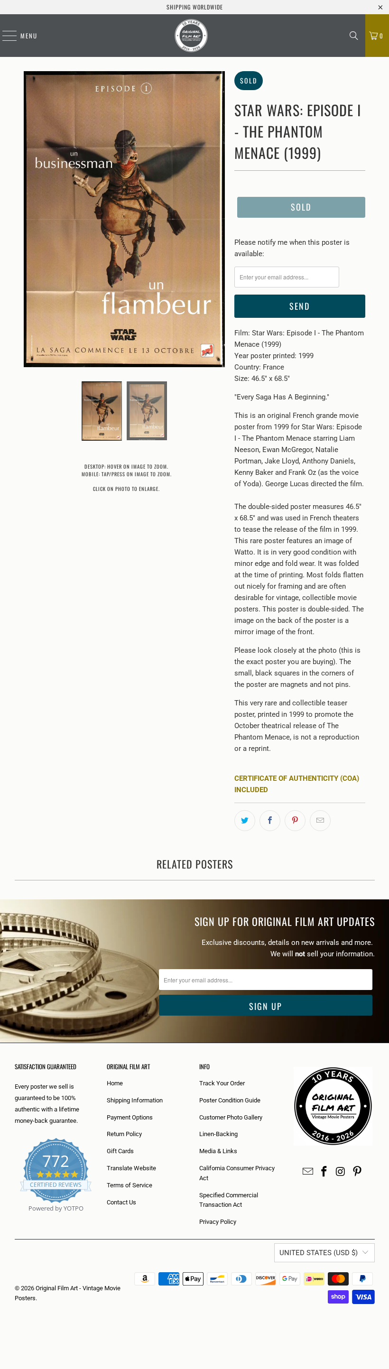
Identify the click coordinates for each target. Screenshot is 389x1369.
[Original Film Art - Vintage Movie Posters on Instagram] (341, 1172)
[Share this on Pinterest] (295, 820)
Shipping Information (135, 1100)
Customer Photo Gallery (230, 1117)
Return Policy (124, 1134)
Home (115, 1083)
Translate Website (131, 1168)
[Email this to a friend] (320, 820)
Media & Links (218, 1151)
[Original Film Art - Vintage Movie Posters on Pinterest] (357, 1172)
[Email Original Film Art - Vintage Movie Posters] (308, 1172)
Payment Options (130, 1117)
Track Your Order (222, 1083)
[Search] (354, 35)
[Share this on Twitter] (244, 820)
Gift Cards (120, 1151)
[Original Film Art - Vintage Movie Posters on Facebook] (324, 1172)
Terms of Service (129, 1185)
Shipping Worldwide (195, 7)
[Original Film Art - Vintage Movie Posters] (191, 35)
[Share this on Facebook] (269, 820)
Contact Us (121, 1202)
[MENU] (4, 35)
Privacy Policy (217, 1221)
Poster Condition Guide (229, 1100)
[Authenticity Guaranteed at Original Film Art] (15, 1219)
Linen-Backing (218, 1134)
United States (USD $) (318, 1253)
